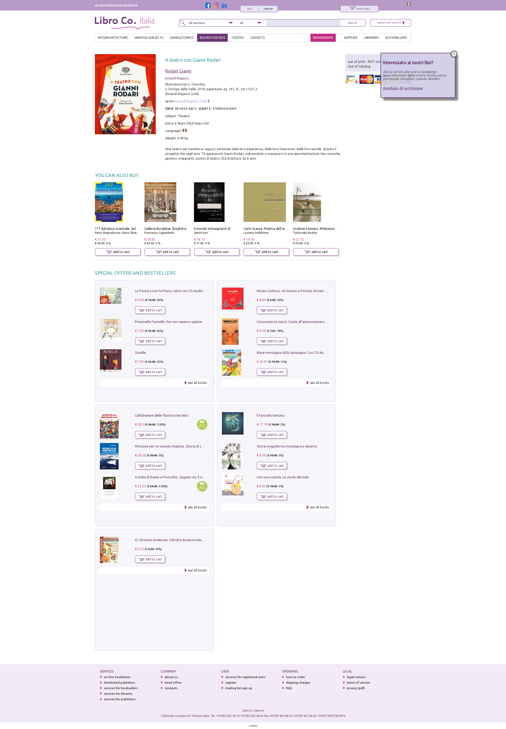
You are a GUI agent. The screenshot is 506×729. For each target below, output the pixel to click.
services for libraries (118, 693)
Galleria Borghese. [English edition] (170, 228)
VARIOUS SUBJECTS (148, 37)
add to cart (121, 252)
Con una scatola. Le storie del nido (283, 477)
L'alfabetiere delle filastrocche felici (161, 415)
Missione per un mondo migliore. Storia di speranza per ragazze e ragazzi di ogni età (200, 446)
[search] (352, 23)
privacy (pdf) (356, 688)
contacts (171, 688)
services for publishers (119, 699)
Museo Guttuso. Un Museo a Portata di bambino (293, 291)
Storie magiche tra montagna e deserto (287, 446)
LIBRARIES (371, 37)
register (268, 8)
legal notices (356, 677)
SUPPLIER (350, 37)
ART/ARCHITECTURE (113, 37)
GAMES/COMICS (181, 37)
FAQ (289, 688)
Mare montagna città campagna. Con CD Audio (293, 352)
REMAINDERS (323, 37)
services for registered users (245, 677)
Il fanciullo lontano (271, 415)
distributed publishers (119, 682)
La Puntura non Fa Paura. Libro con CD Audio (169, 291)
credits (253, 725)
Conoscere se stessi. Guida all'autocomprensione (294, 321)
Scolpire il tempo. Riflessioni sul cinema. (322, 228)
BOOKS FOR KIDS (212, 37)
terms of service (358, 682)
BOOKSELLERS (396, 37)
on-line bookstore (117, 677)
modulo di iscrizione (403, 88)
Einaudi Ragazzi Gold (191, 101)
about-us (171, 677)
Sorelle (140, 352)
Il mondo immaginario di (212, 228)
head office (173, 682)
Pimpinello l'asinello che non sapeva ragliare (168, 321)
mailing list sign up (238, 688)
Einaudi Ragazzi (177, 78)
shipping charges (298, 682)
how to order (295, 677)
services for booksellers (121, 688)
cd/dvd (238, 37)
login (249, 8)
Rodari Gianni (178, 71)
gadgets (257, 37)
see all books (197, 382)
